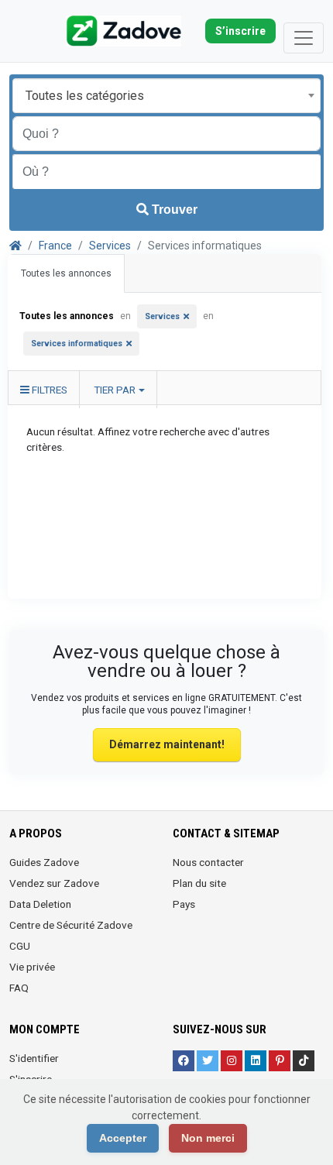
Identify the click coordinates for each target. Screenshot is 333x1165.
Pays (184, 904)
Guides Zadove (44, 862)
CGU (19, 946)
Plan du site (199, 883)
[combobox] (166, 95)
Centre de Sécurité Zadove (70, 925)
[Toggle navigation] (303, 37)
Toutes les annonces (66, 273)
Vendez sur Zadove (54, 883)
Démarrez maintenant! (167, 744)
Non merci (208, 1138)
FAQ (19, 987)
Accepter (122, 1138)
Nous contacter (208, 862)
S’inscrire (240, 31)
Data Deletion (40, 904)
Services (110, 245)
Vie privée (32, 967)
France (55, 245)
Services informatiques (76, 344)
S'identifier (34, 1058)
